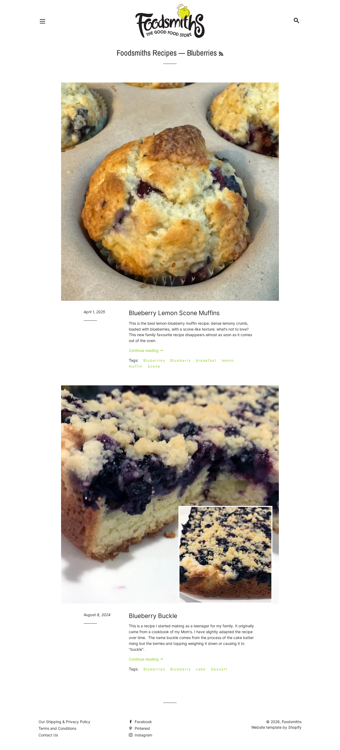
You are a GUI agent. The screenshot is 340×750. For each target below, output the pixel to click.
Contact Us (48, 735)
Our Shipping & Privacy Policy (64, 721)
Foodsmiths (291, 721)
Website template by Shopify (276, 727)
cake (201, 669)
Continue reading (144, 350)
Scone (154, 366)
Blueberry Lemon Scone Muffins (174, 313)
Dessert (219, 669)
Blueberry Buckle (153, 616)
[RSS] (221, 54)
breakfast (206, 360)
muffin (136, 366)
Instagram (143, 735)
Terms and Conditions (57, 728)
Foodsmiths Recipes (147, 52)
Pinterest (142, 728)
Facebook (143, 721)
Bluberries (154, 360)
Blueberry (180, 360)
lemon (228, 360)
